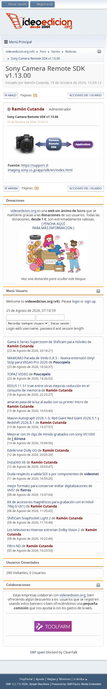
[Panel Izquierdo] (99, 51)
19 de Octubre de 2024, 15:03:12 (27, 122)
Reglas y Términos (58, 679)
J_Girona (18, 438)
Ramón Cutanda (20, 346)
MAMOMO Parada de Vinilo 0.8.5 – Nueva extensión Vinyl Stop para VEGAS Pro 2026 (50, 360)
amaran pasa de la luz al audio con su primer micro (45, 402)
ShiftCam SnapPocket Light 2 (29, 518)
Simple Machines (39, 684)
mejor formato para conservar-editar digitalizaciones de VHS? (49, 488)
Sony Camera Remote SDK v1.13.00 (32, 117)
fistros (25, 490)
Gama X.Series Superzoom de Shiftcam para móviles (47, 342)
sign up (90, 301)
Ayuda (40, 679)
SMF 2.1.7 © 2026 (17, 684)
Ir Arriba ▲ (81, 679)
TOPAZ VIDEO (17, 374)
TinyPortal (26, 679)
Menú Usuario (17, 291)
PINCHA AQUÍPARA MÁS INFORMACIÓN (52, 225)
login (76, 301)
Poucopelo (61, 362)
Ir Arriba (11, 188)
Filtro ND (14, 546)
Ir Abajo (10, 95)
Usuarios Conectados (22, 562)
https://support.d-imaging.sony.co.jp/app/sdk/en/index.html (40, 167)
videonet (91, 474)
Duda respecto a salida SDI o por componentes (43, 474)
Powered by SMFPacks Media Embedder (77, 684)
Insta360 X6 (16, 462)
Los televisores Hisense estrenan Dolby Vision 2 (44, 530)
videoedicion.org (23, 211)
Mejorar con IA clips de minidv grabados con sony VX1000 (51, 434)
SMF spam (37, 652)
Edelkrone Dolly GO (22, 450)
